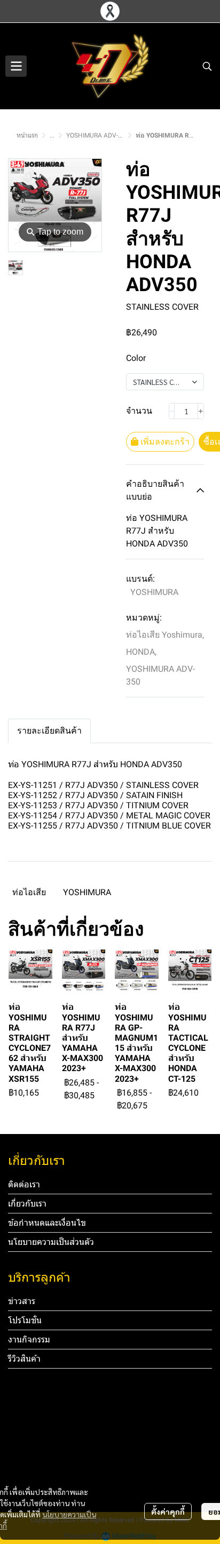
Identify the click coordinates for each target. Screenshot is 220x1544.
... (52, 135)
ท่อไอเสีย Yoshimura (165, 635)
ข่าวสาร (21, 1301)
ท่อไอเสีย (29, 892)
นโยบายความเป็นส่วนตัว (51, 1242)
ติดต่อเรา (24, 1184)
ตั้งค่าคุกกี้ (168, 1511)
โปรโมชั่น (25, 1320)
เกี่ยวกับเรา (27, 1204)
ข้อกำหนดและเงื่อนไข (47, 1223)
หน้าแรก (27, 135)
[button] (207, 66)
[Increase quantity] (200, 411)
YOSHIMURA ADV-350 (97, 135)
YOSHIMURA (154, 592)
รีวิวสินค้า (24, 1359)
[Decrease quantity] (172, 411)
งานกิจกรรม (29, 1339)
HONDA (141, 652)
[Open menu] (16, 66)
